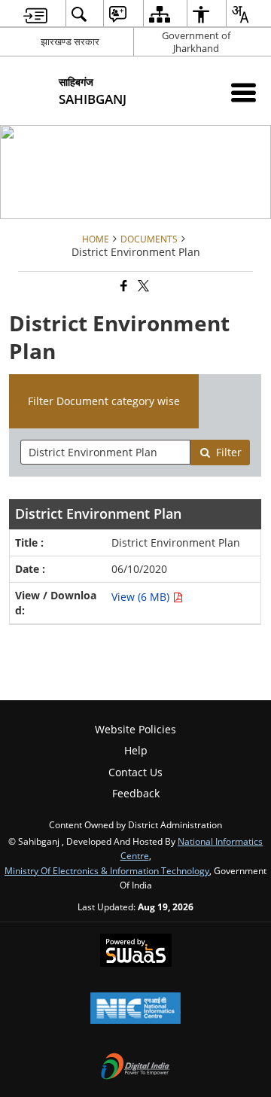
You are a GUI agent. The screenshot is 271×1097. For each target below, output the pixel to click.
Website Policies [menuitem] (135, 729)
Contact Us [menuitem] (135, 772)
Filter (229, 452)
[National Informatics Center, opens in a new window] (135, 1009)
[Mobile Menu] (243, 92)
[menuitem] (35, 14)
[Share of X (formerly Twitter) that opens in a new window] (142, 286)
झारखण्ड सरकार (70, 41)
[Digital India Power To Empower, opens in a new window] (135, 1067)
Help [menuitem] (136, 750)
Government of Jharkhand (196, 42)
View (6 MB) (141, 597)
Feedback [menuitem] (136, 793)
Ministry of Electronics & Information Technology (107, 870)
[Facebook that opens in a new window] (122, 286)
